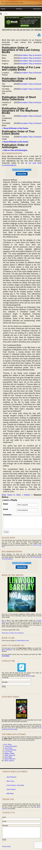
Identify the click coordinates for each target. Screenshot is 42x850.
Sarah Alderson (9, 759)
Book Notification (7, 650)
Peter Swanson (9, 755)
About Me (28, 676)
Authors (19, 9)
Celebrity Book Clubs (22, 640)
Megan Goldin (9, 753)
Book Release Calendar (9, 13)
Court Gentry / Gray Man (15, 785)
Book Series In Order (11, 495)
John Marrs (8, 748)
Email (5, 509)
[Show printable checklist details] (39, 35)
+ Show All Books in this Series (15, 128)
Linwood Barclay (10, 750)
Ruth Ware (8, 757)
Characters (37, 9)
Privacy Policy (6, 846)
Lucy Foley (8, 751)
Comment (7, 515)
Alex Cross (10, 781)
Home (3, 9)
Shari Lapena (9, 760)
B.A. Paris (7, 744)
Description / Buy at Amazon (30, 55)
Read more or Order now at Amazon (13, 633)
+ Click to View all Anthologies (14, 150)
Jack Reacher (11, 777)
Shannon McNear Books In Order (21, 30)
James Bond (11, 789)
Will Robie (10, 793)
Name (5, 504)
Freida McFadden (10, 746)
